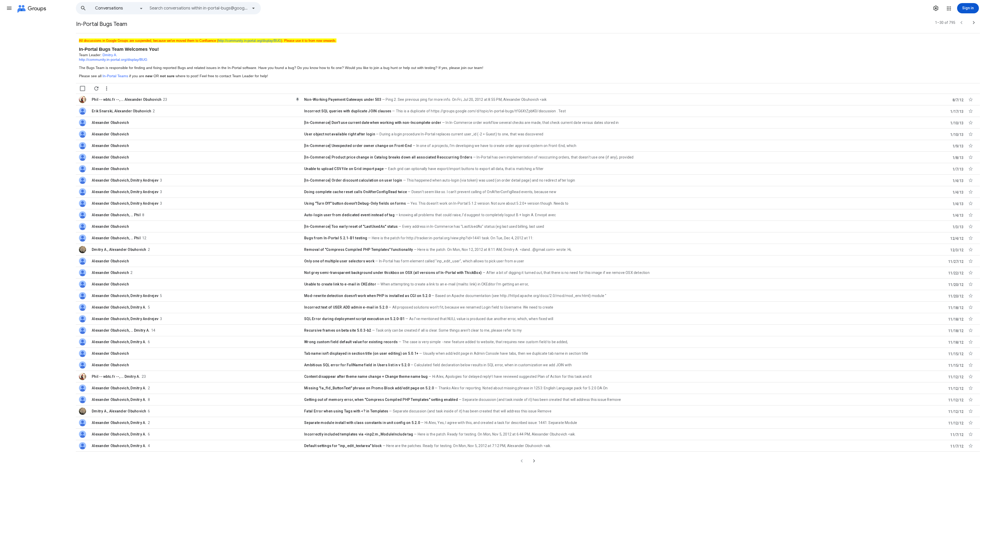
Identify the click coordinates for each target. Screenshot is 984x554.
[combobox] (198, 8)
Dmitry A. (109, 55)
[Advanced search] (253, 8)
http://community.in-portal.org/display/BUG (249, 41)
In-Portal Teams (115, 76)
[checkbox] (82, 88)
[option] (119, 8)
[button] (9, 8)
